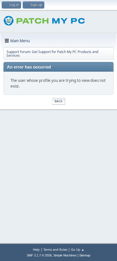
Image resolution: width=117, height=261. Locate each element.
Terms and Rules (55, 249)
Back (58, 101)
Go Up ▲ (77, 249)
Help (36, 249)
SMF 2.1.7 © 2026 (39, 255)
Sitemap (84, 255)
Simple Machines (65, 255)
